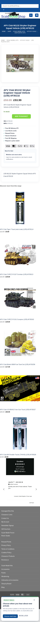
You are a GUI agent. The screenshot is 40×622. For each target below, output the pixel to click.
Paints (3, 573)
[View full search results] (3, 2)
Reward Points (6, 542)
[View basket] (36, 15)
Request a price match (12, 140)
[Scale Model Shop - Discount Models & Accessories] (13, 15)
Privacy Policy (6, 545)
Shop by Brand (6, 583)
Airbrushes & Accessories (9, 580)
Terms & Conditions (7, 549)
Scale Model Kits (19, 31)
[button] (31, 15)
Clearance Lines (6, 514)
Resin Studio (5, 536)
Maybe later (23, 615)
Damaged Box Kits (7, 511)
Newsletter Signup (7, 525)
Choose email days (10, 616)
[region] (20, 489)
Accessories (5, 569)
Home (4, 31)
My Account (5, 522)
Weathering (5, 576)
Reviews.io (5, 560)
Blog (2, 587)
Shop (9, 31)
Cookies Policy (6, 552)
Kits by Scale (31, 31)
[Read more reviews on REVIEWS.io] (20, 472)
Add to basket (21, 116)
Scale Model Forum (7, 533)
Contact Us (5, 518)
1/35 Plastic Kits (20, 33)
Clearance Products (8, 556)
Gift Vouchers (5, 529)
